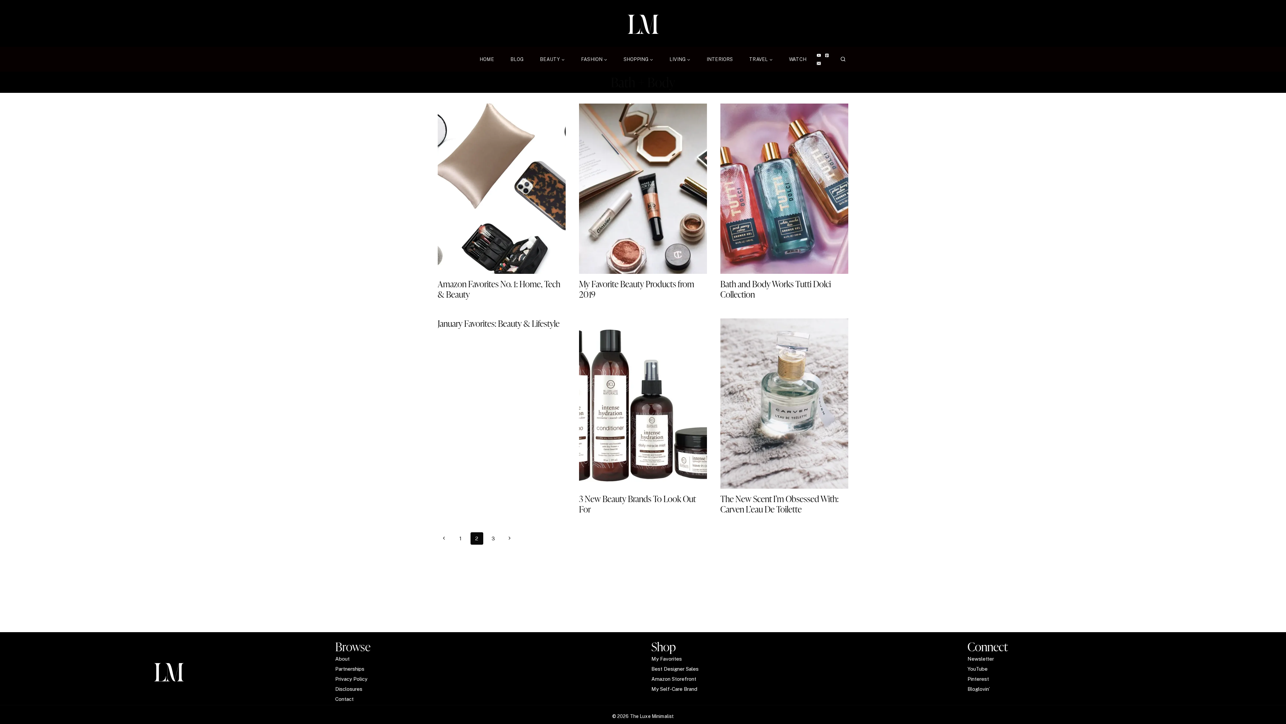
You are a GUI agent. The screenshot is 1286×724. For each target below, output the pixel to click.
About (342, 659)
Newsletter (981, 659)
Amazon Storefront (673, 679)
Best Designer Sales (675, 669)
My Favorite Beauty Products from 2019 (636, 289)
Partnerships (349, 669)
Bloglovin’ (979, 689)
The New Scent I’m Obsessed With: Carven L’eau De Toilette (779, 504)
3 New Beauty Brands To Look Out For (637, 504)
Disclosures (348, 689)
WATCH (797, 59)
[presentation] (502, 189)
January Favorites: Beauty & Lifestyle (499, 323)
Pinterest (978, 679)
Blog (517, 59)
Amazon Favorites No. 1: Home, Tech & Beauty (499, 289)
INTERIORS (720, 59)
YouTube (978, 669)
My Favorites (666, 659)
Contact (344, 699)
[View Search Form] (843, 59)
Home (487, 59)
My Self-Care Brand (674, 689)
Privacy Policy (351, 679)
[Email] (818, 63)
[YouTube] (818, 55)
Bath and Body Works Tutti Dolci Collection (775, 289)
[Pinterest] (827, 55)
